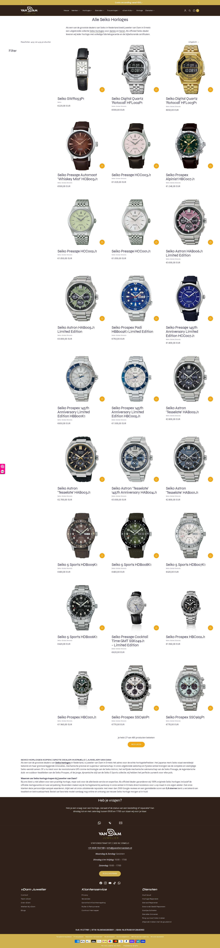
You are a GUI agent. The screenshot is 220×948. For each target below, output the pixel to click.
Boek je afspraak (110, 874)
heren (122, 30)
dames (113, 30)
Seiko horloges (97, 30)
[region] (110, 2)
